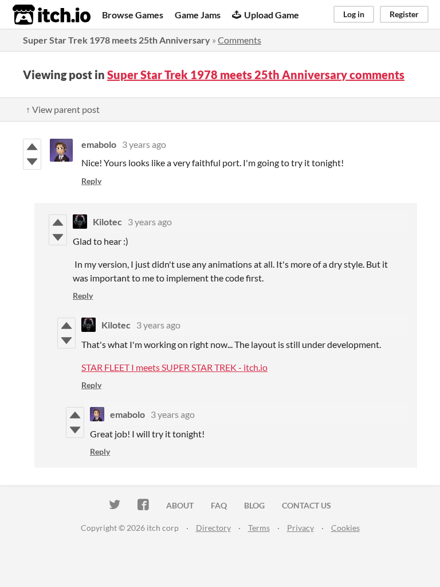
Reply (91, 181)
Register (404, 14)
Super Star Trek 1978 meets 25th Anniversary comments (255, 74)
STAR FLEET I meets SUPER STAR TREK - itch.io (174, 367)
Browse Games (132, 14)
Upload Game (271, 14)
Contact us (306, 505)
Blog (254, 505)
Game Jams (198, 14)
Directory (213, 528)
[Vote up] (32, 146)
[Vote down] (32, 161)
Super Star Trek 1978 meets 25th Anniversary (116, 39)
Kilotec (107, 221)
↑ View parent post (63, 109)
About (180, 505)
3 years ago (144, 144)
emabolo (98, 144)
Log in (353, 14)
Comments (239, 39)
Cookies (345, 528)
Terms (259, 528)
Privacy (300, 528)
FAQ (219, 505)
